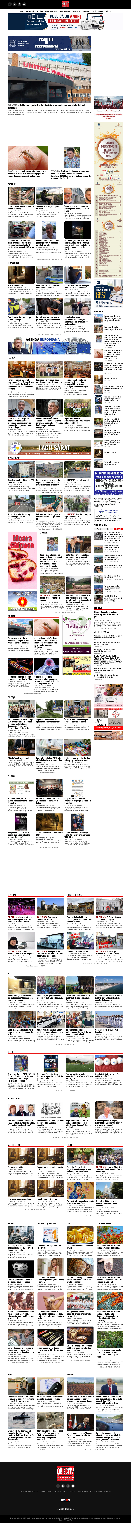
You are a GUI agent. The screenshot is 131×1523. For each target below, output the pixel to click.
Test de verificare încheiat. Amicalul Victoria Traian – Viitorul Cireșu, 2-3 (79, 1076)
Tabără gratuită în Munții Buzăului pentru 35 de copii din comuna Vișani (79, 997)
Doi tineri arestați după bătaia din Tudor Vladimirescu (48, 286)
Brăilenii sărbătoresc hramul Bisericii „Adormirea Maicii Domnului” (107, 1203)
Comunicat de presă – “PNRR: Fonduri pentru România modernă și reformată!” (108, 637)
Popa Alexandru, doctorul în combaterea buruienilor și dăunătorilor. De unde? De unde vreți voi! (78, 1124)
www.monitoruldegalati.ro (65, 1510)
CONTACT (101, 11)
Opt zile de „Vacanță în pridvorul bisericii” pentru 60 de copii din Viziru (20, 1032)
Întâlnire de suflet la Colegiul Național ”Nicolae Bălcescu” (76, 720)
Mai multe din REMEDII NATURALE (109, 1367)
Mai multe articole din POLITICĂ (49, 437)
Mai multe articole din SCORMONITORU (65, 1137)
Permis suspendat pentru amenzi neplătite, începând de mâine (50, 1397)
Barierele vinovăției (15, 1167)
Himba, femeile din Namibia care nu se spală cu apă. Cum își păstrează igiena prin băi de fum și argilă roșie (21, 1315)
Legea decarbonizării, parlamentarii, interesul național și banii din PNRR (77, 420)
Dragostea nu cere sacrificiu (19, 1199)
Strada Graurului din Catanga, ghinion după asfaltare (20, 515)
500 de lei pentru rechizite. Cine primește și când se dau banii (77, 759)
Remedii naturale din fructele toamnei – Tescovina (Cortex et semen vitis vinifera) (109, 1279)
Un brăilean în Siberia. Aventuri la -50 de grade (21, 952)
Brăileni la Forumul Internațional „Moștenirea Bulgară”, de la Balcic (49, 800)
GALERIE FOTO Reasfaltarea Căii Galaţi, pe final (76, 481)
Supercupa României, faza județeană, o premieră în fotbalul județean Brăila (50, 1076)
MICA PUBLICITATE (65, 11)
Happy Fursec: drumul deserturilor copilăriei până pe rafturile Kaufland (79, 1313)
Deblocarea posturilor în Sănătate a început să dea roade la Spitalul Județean (18, 640)
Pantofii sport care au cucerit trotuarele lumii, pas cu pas (20, 1280)
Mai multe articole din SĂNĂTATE (33, 693)
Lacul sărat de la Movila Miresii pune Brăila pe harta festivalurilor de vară (20, 919)
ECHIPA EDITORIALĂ (83, 1491)
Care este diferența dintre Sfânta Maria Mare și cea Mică (80, 1202)
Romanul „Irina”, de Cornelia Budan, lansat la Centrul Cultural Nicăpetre (21, 800)
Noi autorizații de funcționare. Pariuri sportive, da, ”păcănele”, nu (48, 516)
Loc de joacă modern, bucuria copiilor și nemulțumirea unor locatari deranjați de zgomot (48, 482)
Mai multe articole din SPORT (65, 1091)
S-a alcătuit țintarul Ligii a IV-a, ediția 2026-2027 (107, 1075)
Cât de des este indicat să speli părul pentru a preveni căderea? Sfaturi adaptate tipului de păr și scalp (50, 1315)
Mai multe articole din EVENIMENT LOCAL (49, 259)
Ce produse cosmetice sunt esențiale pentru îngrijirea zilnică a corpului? (50, 1279)
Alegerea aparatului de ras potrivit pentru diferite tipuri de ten (50, 1350)
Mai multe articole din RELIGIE (95, 1216)
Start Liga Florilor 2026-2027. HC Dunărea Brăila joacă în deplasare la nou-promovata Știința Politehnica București (21, 1077)
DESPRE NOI (107, 1491)
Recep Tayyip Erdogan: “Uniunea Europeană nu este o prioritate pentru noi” (80, 1435)
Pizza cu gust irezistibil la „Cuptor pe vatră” (108, 952)
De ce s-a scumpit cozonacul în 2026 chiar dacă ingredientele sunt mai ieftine (79, 1347)
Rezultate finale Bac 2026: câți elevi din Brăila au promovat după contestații (49, 760)
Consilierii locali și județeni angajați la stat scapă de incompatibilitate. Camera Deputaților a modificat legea (76, 383)
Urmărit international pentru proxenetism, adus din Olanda (48, 318)
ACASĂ (21, 11)
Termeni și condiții (45, 1491)
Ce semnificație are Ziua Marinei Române (108, 1030)
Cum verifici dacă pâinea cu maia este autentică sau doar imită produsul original (80, 1279)
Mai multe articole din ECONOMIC (65, 612)
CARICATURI (85, 11)
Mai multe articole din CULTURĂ (49, 847)
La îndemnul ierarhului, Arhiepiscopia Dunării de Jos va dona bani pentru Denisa (78, 1032)
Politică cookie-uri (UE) (61, 1491)
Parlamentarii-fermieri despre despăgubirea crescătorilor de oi (49, 380)
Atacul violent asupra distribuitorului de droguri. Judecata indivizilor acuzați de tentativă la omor (76, 320)
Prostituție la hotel (15, 285)
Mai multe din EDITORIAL (108, 628)
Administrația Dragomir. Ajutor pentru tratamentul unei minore (50, 1030)
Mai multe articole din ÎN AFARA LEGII (49, 334)
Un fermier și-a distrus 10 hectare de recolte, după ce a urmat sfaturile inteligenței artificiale (80, 1398)
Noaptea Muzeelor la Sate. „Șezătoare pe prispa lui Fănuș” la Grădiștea (77, 800)
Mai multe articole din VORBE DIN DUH (36, 1209)
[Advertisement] (49, 130)
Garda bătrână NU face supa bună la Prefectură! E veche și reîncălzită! (50, 1122)
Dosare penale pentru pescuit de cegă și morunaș (21, 207)
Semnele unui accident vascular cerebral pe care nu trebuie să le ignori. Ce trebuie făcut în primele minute (46, 680)
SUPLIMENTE (76, 11)
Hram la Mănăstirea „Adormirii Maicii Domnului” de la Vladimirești (109, 1169)
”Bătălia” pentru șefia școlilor (19, 758)
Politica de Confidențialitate (29, 1491)
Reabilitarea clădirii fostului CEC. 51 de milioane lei (21, 481)
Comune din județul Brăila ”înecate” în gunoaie (50, 597)
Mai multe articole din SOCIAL (65, 1044)
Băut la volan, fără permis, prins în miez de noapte (20, 318)
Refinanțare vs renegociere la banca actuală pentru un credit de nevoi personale (20, 1247)
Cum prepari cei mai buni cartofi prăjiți (80, 1246)
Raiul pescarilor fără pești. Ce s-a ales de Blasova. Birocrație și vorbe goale (50, 953)
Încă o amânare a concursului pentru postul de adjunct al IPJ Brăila (76, 208)
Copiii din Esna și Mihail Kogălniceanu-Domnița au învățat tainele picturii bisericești (80, 1169)
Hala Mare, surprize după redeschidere (77, 515)
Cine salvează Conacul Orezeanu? (47, 918)
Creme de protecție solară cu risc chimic (49, 1246)
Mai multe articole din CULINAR (80, 1360)
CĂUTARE (108, 11)
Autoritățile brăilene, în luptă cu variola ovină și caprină (77, 555)
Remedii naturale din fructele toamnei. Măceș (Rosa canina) (108, 1246)
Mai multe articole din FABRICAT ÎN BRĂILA (95, 963)
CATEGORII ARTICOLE (51, 11)
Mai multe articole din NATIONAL (36, 1450)
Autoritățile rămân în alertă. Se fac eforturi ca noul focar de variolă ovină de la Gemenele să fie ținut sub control (78, 599)
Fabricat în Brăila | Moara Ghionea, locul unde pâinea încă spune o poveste (79, 919)
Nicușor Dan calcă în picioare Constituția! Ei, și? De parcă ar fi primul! (107, 614)
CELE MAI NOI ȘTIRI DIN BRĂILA (34, 11)
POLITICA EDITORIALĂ (96, 1491)
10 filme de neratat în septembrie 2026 (49, 833)
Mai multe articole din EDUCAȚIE (50, 772)
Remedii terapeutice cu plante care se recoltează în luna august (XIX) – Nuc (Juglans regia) (109, 1353)
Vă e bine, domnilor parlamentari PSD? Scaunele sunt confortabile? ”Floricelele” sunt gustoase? (21, 1122)
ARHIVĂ (94, 11)
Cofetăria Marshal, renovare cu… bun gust (109, 918)
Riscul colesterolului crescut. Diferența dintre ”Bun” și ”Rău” (20, 677)
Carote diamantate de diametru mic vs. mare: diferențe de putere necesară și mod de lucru (21, 1350)
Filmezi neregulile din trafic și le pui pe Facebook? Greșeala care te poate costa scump (21, 997)
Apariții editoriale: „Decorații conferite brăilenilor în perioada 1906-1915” (77, 834)
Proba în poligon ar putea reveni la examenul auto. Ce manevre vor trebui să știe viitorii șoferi (21, 1398)
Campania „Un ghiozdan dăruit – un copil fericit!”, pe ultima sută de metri (50, 997)
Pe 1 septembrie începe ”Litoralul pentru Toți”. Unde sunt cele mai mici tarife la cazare (108, 997)
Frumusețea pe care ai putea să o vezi (50, 1168)
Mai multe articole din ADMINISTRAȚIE (50, 529)
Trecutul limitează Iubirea (47, 1199)
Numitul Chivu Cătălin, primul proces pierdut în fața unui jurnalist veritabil (47, 242)
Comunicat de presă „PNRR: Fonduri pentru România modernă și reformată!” (107, 669)
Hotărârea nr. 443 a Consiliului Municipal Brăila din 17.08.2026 (107, 643)
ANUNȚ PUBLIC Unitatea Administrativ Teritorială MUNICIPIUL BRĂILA (106, 676)
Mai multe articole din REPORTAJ (36, 966)
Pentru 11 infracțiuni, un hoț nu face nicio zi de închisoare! (76, 286)
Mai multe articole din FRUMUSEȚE (51, 1362)
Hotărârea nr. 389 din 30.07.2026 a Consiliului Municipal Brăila (105, 650)
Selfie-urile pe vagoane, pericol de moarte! (48, 207)
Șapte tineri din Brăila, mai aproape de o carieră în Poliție (48, 720)
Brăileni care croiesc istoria (78, 951)
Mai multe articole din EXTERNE (95, 1450)
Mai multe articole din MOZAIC (21, 1362)
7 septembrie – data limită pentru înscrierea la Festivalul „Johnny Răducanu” (20, 834)
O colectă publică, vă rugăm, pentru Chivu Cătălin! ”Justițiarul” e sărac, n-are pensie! (108, 1122)
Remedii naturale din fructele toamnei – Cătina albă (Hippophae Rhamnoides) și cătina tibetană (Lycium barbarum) (108, 1316)
